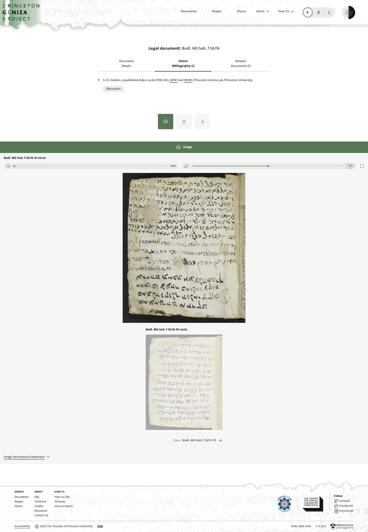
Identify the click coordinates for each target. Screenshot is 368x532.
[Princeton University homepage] (341, 526)
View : (194, 440)
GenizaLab (344, 500)
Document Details (126, 63)
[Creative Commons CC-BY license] (100, 526)
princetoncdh (346, 510)
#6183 (188, 80)
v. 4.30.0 (321, 526)
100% (173, 166)
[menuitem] (185, 13)
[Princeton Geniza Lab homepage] (288, 503)
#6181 (174, 80)
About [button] (260, 11)
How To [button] (283, 11)
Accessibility (22, 526)
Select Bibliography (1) (183, 63)
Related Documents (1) (241, 63)
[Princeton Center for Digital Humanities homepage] (315, 503)
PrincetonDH (346, 505)
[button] (22, 14)
